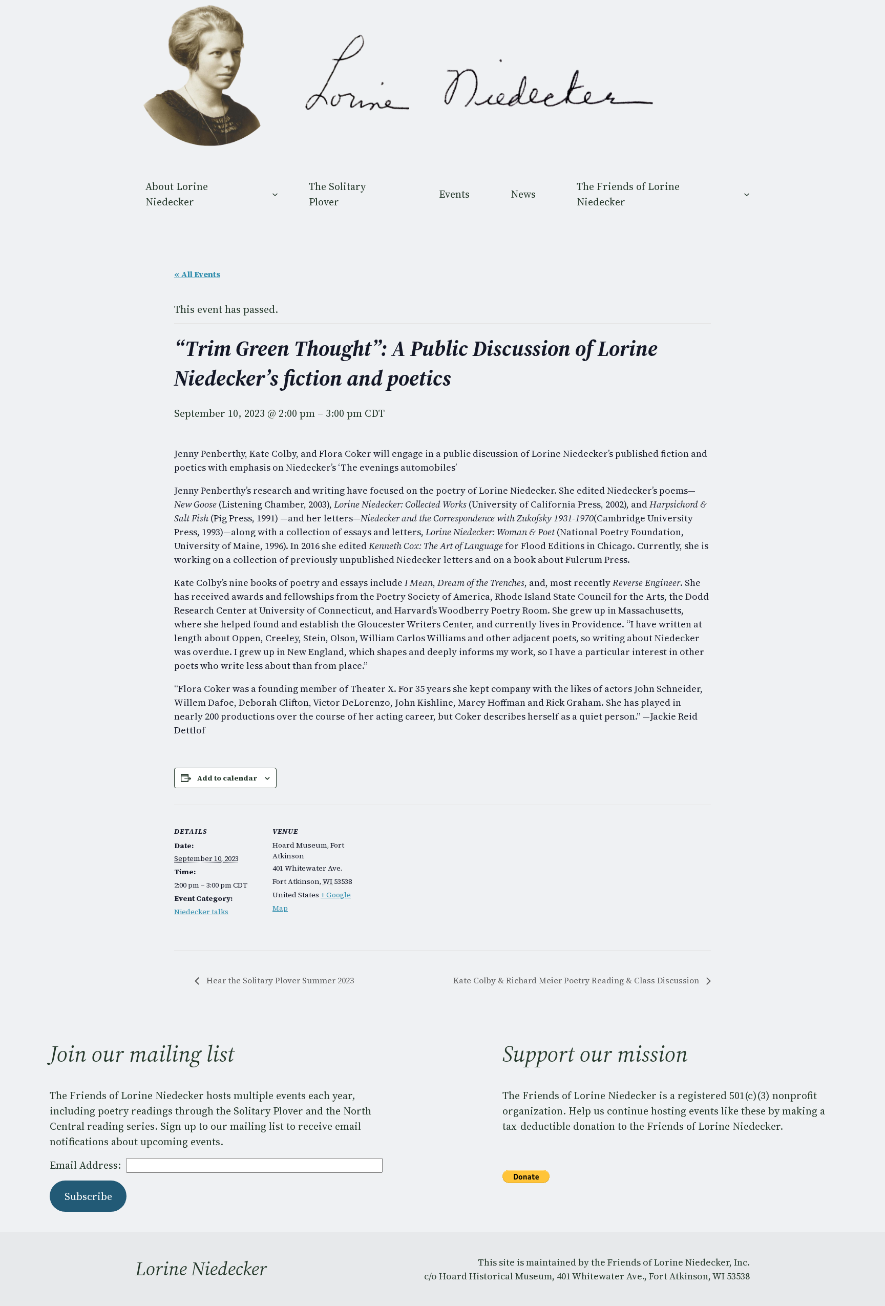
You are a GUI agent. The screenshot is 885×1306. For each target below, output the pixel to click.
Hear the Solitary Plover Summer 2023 (279, 980)
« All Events (197, 274)
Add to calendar (227, 778)
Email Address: (85, 1165)
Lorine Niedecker (201, 1268)
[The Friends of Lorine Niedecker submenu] (747, 194)
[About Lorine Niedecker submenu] (275, 194)
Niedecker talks (201, 912)
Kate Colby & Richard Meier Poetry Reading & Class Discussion (577, 980)
